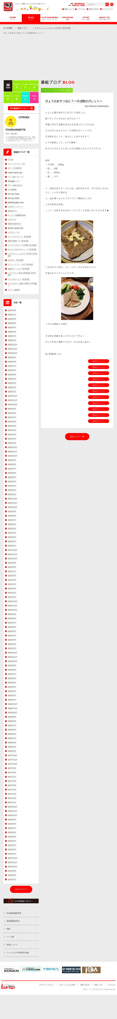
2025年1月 (12, 392)
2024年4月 (12, 430)
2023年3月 (12, 486)
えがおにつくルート (15, 207)
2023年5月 (12, 477)
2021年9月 (12, 563)
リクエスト (81, 9)
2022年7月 (12, 520)
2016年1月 (12, 854)
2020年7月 (12, 623)
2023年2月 (12, 490)
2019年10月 (12, 661)
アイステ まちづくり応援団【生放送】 (22, 245)
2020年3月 (12, 640)
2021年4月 (12, 584)
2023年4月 (12, 482)
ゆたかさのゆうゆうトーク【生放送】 (22, 250)
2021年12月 (12, 550)
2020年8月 (12, 618)
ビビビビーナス (14, 232)
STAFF (86, 18)
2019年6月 (12, 678)
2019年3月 (12, 691)
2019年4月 (12, 687)
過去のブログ (21, 889)
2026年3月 (12, 332)
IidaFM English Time (16, 203)
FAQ (8, 929)
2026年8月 (12, 310)
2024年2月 (12, 439)
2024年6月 (12, 422)
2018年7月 (12, 725)
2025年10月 (12, 353)
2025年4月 (12, 379)
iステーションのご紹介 (67, 985)
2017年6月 (12, 781)
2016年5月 (12, 837)
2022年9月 (12, 511)
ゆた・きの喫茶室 (15, 168)
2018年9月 (12, 717)
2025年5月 (12, 375)
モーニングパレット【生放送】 (20, 237)
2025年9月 (12, 357)
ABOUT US (104, 18)
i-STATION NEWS (49, 18)
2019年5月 (12, 683)
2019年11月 (12, 657)
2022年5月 (12, 529)
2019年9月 (12, 666)
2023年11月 (12, 452)
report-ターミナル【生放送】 (19, 269)
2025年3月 (12, 383)
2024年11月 (12, 400)
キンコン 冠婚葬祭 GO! (16, 215)
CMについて (69, 9)
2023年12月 (12, 447)
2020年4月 (12, 636)
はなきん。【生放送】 (16, 260)
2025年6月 (12, 370)
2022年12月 (12, 499)
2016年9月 (12, 820)
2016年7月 (12, 828)
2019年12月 (12, 653)
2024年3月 (12, 434)
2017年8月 (12, 773)
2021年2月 (12, 593)
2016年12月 (12, 807)
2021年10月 (12, 559)
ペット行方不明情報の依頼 (18, 953)
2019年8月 (12, 670)
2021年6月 (12, 576)
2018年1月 (12, 751)
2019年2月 (12, 695)
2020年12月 (12, 601)
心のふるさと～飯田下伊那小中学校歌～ (22, 285)
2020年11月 (12, 606)
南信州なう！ (13, 211)
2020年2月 (12, 644)
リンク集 (10, 937)
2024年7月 (12, 417)
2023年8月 (12, 464)
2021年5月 (12, 580)
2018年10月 (12, 713)
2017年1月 (12, 802)
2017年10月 (12, 764)
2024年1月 (12, 443)
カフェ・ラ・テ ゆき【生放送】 (21, 265)
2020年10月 (12, 610)
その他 (10, 160)
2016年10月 (12, 815)
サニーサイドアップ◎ (16, 164)
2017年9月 (12, 768)
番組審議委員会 (13, 921)
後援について (12, 945)
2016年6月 (12, 832)
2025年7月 (12, 366)
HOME (13, 18)
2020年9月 (12, 614)
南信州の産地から (15, 224)
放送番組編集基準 (14, 913)
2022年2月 (12, 541)
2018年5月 (12, 734)
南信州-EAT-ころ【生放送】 (18, 241)
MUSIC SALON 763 (15, 228)
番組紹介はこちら (98, 361)
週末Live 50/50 (13, 198)
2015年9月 (12, 871)
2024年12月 (12, 396)
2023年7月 (12, 469)
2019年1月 (12, 700)
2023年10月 (12, 456)
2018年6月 (12, 730)
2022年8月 (12, 516)
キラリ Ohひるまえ (15, 185)
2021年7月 (12, 571)
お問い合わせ (94, 9)
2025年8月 (12, 362)
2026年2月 (12, 336)
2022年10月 (12, 507)
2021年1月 (12, 597)
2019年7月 (12, 674)
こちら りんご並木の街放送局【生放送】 (22, 274)
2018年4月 (12, 738)
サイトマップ (107, 9)
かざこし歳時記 (14, 290)
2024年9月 (12, 409)
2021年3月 (12, 589)
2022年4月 (12, 533)
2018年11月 (12, 708)
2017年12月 (12, 755)
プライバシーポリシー (47, 985)
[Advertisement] (58, 57)
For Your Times (14, 194)
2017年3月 (12, 794)
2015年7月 (12, 879)
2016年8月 (12, 824)
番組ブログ (23, 28)
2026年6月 (12, 319)
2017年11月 (12, 760)
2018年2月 (12, 747)
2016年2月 (12, 850)
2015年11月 (12, 862)
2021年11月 (12, 554)
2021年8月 (12, 567)
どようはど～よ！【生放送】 (19, 279)
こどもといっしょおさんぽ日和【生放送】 (52, 28)
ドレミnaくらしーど (16, 177)
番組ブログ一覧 (77, 436)
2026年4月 (12, 327)
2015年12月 (12, 858)
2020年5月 (12, 631)
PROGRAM (67, 18)
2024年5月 (12, 426)
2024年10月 (12, 405)
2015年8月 (12, 875)
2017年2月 (12, 798)
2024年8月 (12, 413)
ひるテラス (12, 220)
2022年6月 (12, 524)
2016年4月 (12, 841)
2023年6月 (12, 473)
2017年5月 (12, 785)
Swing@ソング (14, 181)
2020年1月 (12, 648)
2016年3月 (12, 845)
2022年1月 (12, 546)
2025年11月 (12, 349)
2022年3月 (12, 537)
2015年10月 (12, 867)
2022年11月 (12, 503)
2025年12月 (12, 345)
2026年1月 (12, 340)
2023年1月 (12, 494)
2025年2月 (12, 387)
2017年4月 (12, 790)
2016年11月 (12, 811)
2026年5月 (12, 323)
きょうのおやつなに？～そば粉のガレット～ (73, 101)
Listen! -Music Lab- (15, 173)
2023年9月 (12, 460)
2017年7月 (12, 777)
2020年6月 (12, 627)
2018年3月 (12, 743)
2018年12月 (12, 704)
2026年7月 (12, 315)
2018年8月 (12, 721)
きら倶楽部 (12, 190)
